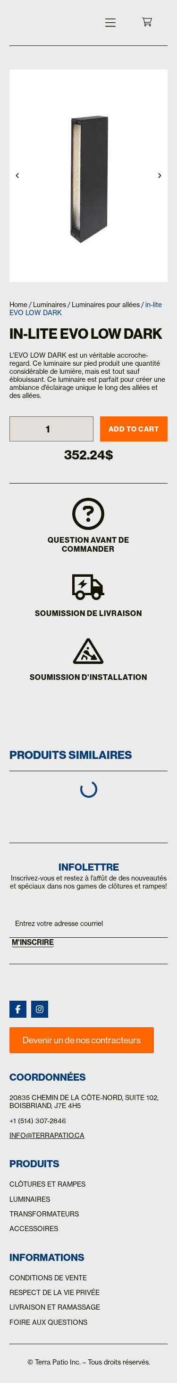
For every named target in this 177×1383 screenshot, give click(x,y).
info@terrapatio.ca (46, 1135)
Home (18, 304)
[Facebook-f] (17, 1009)
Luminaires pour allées (106, 304)
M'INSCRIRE (33, 942)
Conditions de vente (48, 1278)
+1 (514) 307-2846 (37, 1121)
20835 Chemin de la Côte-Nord (65, 1097)
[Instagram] (39, 1009)
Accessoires (33, 1228)
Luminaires (49, 304)
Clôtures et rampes (47, 1184)
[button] (110, 22)
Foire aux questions (48, 1322)
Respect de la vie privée (54, 1292)
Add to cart (134, 428)
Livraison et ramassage (54, 1307)
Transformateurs (44, 1214)
